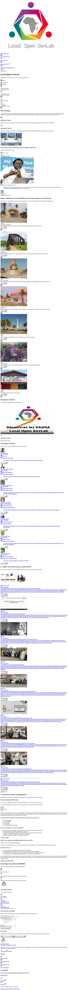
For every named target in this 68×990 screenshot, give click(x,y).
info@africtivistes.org (5, 964)
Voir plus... (3, 791)
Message (2, 925)
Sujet (2, 918)
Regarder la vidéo (6, 156)
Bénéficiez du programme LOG (7, 860)
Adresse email (3, 917)
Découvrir (3, 228)
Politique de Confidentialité (13, 988)
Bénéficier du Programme (19, 936)
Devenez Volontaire (6, 936)
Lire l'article (3, 595)
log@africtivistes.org (5, 961)
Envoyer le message (5, 928)
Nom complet (3, 915)
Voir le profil (3, 463)
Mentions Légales (4, 988)
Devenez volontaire (4, 837)
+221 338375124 (4, 958)
